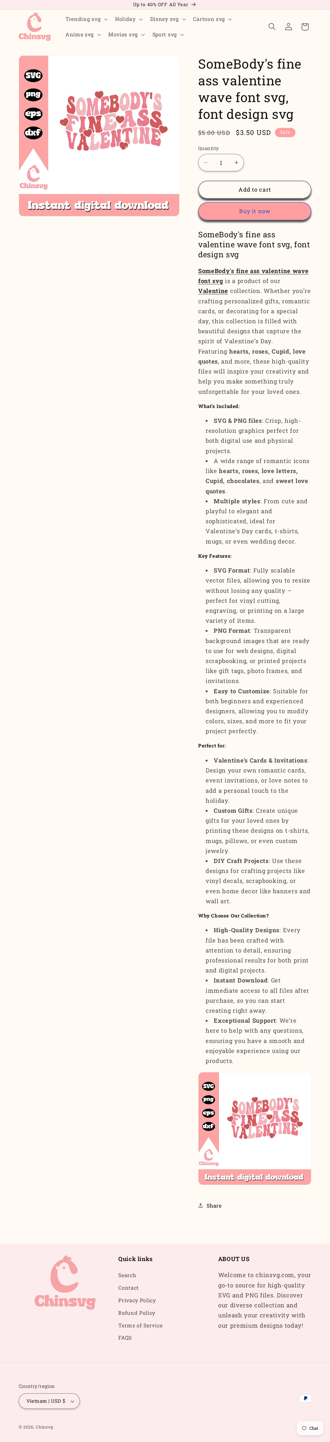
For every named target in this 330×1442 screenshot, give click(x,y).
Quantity (208, 148)
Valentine (213, 291)
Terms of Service (140, 1325)
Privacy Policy (137, 1300)
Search (127, 1275)
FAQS (125, 1337)
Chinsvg (44, 1426)
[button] (86, 19)
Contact (128, 1287)
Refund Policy (136, 1312)
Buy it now (254, 211)
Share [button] (214, 1205)
